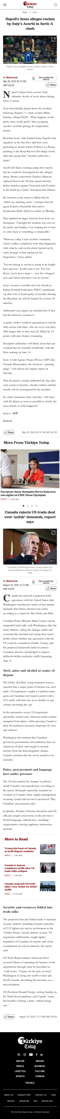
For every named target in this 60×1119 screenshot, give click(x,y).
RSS (35, 1101)
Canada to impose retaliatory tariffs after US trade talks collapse (19, 868)
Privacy (11, 1101)
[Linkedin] (41, 1054)
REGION (40, 1061)
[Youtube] (31, 1054)
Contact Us (40, 1095)
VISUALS (30, 1083)
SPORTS (20, 1076)
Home (24, 12)
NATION (20, 1061)
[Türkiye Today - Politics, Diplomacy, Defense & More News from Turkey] (30, 5)
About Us (8, 1095)
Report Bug (47, 1101)
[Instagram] (24, 1054)
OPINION (39, 1076)
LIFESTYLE (20, 1071)
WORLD (20, 1066)
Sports (35, 12)
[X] (18, 1054)
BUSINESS (40, 1066)
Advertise (24, 1101)
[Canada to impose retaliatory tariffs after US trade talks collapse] (47, 868)
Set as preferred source (46, 78)
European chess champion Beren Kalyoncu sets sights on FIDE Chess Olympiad (28, 493)
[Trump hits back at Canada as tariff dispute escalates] (47, 849)
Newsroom (12, 77)
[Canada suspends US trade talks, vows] (47, 886)
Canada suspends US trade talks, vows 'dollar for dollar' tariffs (21, 886)
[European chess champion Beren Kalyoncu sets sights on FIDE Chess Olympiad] (30, 469)
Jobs (53, 1095)
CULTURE (40, 1071)
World (7, 855)
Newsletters (24, 1095)
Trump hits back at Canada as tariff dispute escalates (20, 850)
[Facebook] (36, 1054)
